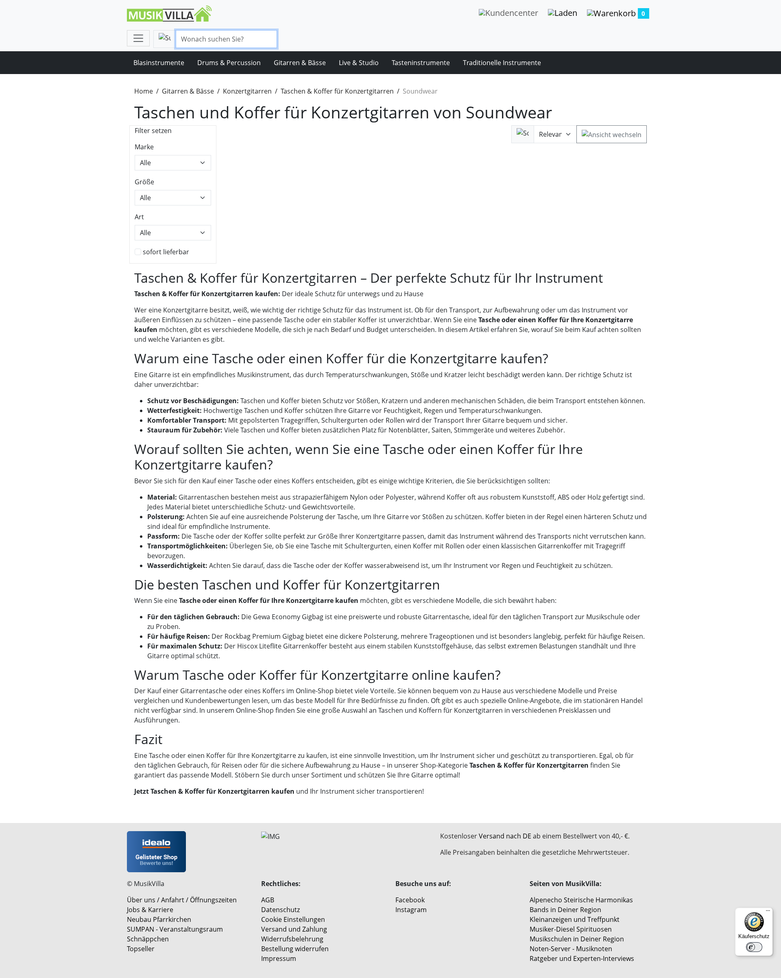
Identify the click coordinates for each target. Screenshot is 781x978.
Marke (144, 146)
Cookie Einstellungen (293, 919)
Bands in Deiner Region (565, 909)
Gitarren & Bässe (300, 62)
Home (143, 91)
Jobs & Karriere (150, 909)
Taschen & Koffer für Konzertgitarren (337, 91)
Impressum (278, 958)
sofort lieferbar (166, 251)
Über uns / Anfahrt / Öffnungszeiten (182, 899)
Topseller (141, 948)
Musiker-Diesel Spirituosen (571, 929)
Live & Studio (359, 62)
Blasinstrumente (158, 62)
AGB (267, 899)
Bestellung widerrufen (295, 948)
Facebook (410, 899)
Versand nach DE (505, 836)
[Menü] (768, 912)
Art (139, 216)
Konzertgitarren (247, 91)
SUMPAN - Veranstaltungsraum (175, 929)
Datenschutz (280, 909)
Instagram (411, 909)
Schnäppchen (148, 938)
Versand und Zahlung (294, 929)
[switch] (754, 947)
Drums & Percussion (229, 62)
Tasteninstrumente (421, 62)
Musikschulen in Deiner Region (577, 938)
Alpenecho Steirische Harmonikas (581, 899)
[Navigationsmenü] (138, 38)
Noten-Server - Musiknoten (571, 948)
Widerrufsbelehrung (292, 938)
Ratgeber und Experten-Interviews (582, 958)
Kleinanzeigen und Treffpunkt (575, 919)
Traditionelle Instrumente (502, 62)
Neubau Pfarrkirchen (159, 919)
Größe (144, 181)
